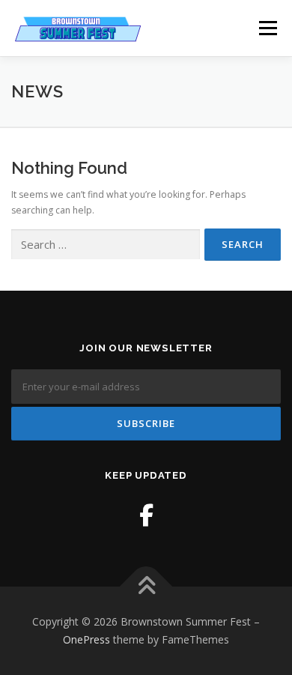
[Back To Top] (146, 587)
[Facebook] (146, 515)
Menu (267, 28)
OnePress (86, 639)
